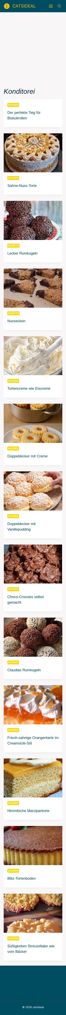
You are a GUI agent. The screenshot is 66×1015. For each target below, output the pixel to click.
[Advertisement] (33, 47)
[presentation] (33, 152)
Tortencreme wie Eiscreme (28, 388)
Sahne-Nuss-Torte (22, 186)
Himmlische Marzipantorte (28, 811)
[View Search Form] (59, 6)
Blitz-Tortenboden (21, 878)
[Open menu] (50, 6)
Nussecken (16, 321)
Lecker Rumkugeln (22, 253)
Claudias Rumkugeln (24, 670)
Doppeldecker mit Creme (27, 456)
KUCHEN (13, 104)
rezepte (13, 245)
